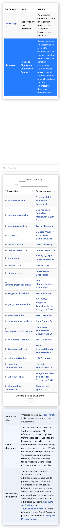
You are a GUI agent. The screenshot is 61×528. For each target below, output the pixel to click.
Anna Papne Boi (44, 321)
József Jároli (48, 414)
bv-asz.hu (13, 235)
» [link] (40, 401)
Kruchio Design (44, 293)
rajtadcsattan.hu (17, 358)
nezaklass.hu (15, 265)
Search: (17, 184)
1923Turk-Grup (44, 244)
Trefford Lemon (44, 226)
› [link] (35, 401)
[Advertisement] (30, 132)
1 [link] (30, 401)
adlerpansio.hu (16, 244)
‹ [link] (25, 401)
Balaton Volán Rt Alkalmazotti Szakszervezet (45, 235)
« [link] (20, 401)
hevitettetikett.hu (18, 250)
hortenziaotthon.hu (18, 339)
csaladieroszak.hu (18, 226)
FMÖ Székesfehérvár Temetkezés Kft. (45, 349)
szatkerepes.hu (16, 200)
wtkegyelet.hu (16, 376)
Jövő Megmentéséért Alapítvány (45, 284)
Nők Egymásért (44, 358)
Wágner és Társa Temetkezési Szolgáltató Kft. (45, 377)
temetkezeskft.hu (18, 349)
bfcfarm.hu (13, 258)
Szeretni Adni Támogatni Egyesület (43, 201)
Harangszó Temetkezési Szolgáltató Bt (44, 330)
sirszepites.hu (15, 273)
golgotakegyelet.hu (19, 304)
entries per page (34, 179)
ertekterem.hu (16, 315)
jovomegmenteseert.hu (18, 284)
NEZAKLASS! (43, 265)
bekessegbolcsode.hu (20, 321)
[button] (32, 191)
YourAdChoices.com (32, 508)
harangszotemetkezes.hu (19, 331)
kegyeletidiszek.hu (18, 293)
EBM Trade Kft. (44, 339)
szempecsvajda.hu (18, 215)
